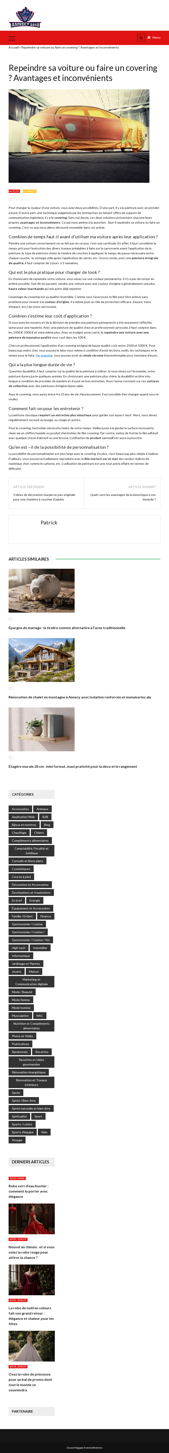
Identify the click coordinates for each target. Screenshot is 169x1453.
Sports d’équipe (22, 1132)
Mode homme (21, 1008)
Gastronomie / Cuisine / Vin (31, 940)
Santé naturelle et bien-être (31, 1108)
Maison (31, 191)
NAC (40, 1015)
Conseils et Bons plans (27, 861)
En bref (17, 900)
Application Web (23, 817)
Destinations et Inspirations (31, 892)
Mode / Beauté (22, 992)
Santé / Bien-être (24, 1100)
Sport (38, 1116)
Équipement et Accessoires (31, 908)
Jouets (16, 971)
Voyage (17, 1140)
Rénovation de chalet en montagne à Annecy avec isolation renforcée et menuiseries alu (80, 697)
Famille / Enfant (22, 916)
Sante (16, 1092)
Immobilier (40, 948)
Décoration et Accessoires (30, 884)
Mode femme (21, 1000)
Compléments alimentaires (30, 840)
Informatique (21, 956)
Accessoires (20, 809)
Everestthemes (93, 1447)
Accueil (14, 47)
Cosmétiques (21, 869)
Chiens (39, 832)
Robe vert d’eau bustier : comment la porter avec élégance (28, 1191)
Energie (34, 900)
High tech (18, 948)
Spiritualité (19, 1116)
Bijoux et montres (24, 825)
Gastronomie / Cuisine (27, 924)
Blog (16, 191)
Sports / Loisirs (22, 1124)
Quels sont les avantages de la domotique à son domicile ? (123, 497)
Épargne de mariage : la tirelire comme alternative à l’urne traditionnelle (67, 628)
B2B (45, 817)
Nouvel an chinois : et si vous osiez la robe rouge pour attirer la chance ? (32, 1252)
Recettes (41, 1052)
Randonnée (20, 1052)
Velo (44, 1132)
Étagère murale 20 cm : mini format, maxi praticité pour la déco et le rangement (73, 766)
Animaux (42, 809)
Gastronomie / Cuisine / (28, 932)
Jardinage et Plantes (26, 963)
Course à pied (21, 877)
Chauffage (19, 832)
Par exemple (44, 355)
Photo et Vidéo (22, 1036)
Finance (45, 916)
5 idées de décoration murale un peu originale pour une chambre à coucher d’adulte (44, 497)
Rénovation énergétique (29, 1072)
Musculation (20, 1015)
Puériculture (20, 1044)
